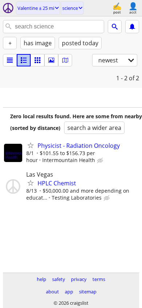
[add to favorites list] (30, 145)
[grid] (37, 60)
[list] (10, 60)
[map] (65, 60)
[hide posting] (100, 160)
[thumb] (24, 60)
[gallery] (51, 60)
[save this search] (132, 26)
